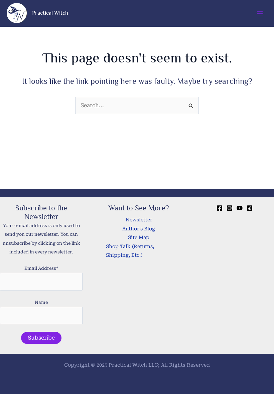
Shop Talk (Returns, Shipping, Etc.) (130, 251)
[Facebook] (220, 208)
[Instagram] (230, 208)
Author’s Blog (138, 229)
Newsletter (139, 220)
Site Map (138, 237)
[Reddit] (250, 208)
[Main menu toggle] (260, 13)
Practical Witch (50, 13)
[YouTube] (240, 208)
